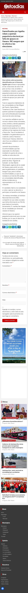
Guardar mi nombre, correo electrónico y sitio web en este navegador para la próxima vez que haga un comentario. (12, 313)
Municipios (12, 440)
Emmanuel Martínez (14, 49)
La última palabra (8, 417)
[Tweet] (6, 58)
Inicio (2, 512)
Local (4, 516)
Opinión (16, 417)
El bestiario (5, 548)
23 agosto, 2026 (6, 423)
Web (3, 300)
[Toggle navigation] (3, 12)
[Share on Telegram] (16, 58)
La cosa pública (7, 552)
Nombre (5, 285)
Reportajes (4, 514)
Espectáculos (4, 579)
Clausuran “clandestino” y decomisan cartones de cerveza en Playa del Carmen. (14, 237)
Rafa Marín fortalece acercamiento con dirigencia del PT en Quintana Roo (13, 496)
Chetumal (5, 440)
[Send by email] (13, 58)
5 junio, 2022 (5, 49)
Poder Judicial (4, 582)
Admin (12, 423)
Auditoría (5, 546)
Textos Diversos (7, 560)
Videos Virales (5, 584)
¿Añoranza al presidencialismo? (12, 421)
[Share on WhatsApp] (10, 58)
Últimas (5, 402)
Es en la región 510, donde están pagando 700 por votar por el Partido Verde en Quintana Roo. (13, 244)
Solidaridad (5, 532)
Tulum (4, 534)
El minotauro (6, 550)
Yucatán (3, 536)
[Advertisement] (14, 383)
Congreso (3, 577)
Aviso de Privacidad (6, 570)
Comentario (7, 266)
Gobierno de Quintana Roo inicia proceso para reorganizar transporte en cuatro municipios (12, 446)
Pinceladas (5, 556)
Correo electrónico (9, 293)
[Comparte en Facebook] (3, 58)
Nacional (5, 28)
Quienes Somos (5, 568)
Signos (4, 558)
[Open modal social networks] (19, 58)
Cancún (5, 491)
